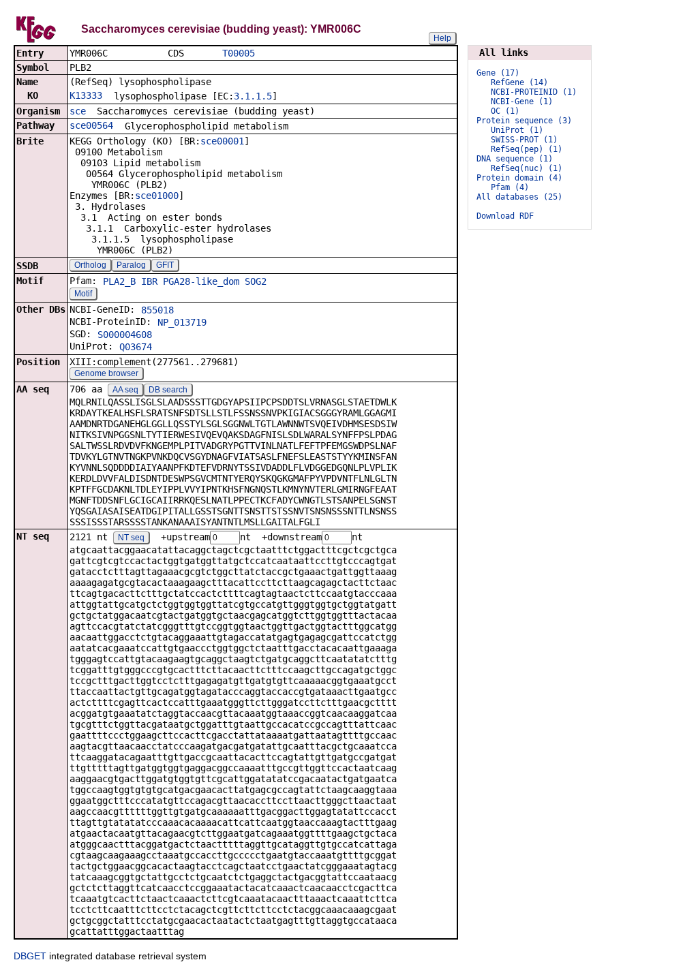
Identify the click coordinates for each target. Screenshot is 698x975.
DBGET (30, 955)
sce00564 (91, 125)
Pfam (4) (510, 187)
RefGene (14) (519, 82)
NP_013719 (182, 322)
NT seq (131, 537)
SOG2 (256, 281)
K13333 (86, 95)
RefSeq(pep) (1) (526, 149)
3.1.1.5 (253, 96)
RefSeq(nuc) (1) (526, 168)
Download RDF (505, 216)
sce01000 (157, 195)
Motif (83, 293)
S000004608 (124, 334)
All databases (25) (519, 197)
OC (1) (505, 111)
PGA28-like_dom (201, 281)
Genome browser (106, 373)
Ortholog (90, 265)
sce (78, 111)
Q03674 (135, 346)
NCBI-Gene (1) (522, 101)
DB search (168, 389)
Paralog (131, 265)
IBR (149, 281)
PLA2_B (119, 281)
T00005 (238, 53)
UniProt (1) (517, 130)
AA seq (125, 389)
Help (442, 38)
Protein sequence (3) (524, 120)
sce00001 (222, 141)
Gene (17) (497, 73)
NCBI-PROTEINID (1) (534, 92)
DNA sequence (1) (514, 159)
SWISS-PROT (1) (524, 139)
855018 (157, 310)
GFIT (165, 265)
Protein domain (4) (519, 178)
